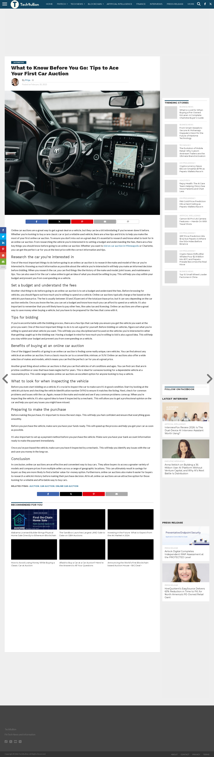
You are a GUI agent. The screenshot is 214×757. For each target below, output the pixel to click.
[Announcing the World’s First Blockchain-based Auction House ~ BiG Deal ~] (131, 553)
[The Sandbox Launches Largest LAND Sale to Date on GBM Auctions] (82, 523)
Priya (27, 80)
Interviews (156, 4)
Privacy (196, 754)
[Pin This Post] (82, 220)
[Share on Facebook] (37, 220)
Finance (141, 4)
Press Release (175, 4)
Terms (206, 754)
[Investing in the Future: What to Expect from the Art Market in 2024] (131, 523)
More (191, 4)
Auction (34, 486)
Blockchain (95, 4)
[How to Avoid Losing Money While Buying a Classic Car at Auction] (34, 553)
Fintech (61, 4)
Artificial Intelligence (119, 4)
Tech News (77, 4)
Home (49, 4)
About (174, 754)
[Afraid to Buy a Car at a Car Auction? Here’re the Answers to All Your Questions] (82, 553)
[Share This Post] (59, 220)
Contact (185, 754)
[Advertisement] (107, 32)
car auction (47, 486)
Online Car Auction (66, 486)
